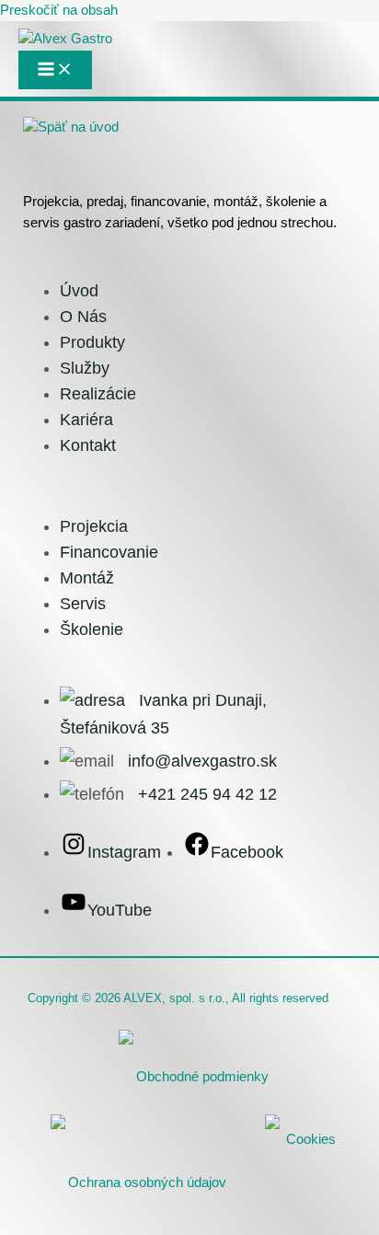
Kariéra (86, 419)
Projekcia (94, 526)
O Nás (83, 316)
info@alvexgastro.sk (202, 761)
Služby (84, 368)
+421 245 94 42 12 (207, 794)
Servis (83, 603)
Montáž (87, 578)
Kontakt (88, 445)
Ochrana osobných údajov (147, 1182)
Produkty (92, 342)
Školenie (91, 629)
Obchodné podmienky (202, 1076)
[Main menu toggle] (55, 70)
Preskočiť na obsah (59, 10)
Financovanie (109, 552)
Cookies (311, 1139)
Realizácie (98, 394)
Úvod (79, 291)
